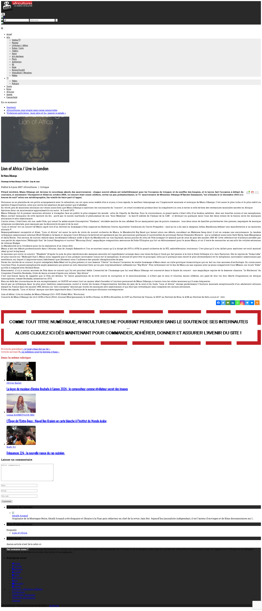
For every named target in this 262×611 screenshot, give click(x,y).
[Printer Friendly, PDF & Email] (253, 194)
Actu (8, 37)
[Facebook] (218, 302)
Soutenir (11, 107)
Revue (9, 89)
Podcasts (15, 83)
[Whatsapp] (237, 302)
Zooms (9, 86)
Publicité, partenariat (23, 597)
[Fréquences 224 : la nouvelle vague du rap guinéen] (21, 444)
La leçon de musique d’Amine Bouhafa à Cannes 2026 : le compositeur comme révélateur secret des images (67, 389)
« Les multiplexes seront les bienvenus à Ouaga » (39, 352)
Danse (14, 53)
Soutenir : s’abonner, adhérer (27, 589)
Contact (16, 600)
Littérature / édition (20, 45)
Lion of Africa (19, 532)
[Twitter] (223, 302)
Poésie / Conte (18, 48)
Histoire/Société (18, 70)
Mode (14, 67)
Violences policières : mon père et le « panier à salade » (36, 113)
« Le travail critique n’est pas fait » (36, 349)
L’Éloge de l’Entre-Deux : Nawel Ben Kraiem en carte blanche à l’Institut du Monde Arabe (56, 421)
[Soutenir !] (131, 327)
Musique (15, 42)
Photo (14, 59)
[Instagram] (242, 302)
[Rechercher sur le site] (3, 14)
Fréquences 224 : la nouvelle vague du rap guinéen (36, 453)
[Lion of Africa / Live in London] (35, 161)
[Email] (228, 302)
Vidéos (14, 81)
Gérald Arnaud (20, 515)
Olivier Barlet (14, 382)
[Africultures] (16, 11)
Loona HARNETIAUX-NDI (20, 414)
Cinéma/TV (16, 40)
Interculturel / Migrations (22, 72)
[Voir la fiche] (13, 512)
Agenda (9, 94)
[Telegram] (247, 302)
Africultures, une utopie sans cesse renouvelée (32, 110)
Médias (14, 75)
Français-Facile (12, 97)
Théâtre (15, 51)
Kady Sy (11, 446)
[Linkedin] (232, 302)
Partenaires (18, 592)
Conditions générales (23, 594)
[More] (257, 302)
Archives (54, 605)
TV (7, 78)
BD (13, 64)
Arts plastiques (18, 56)
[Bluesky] (251, 302)
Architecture (16, 61)
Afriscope (10, 91)
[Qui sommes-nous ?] (2, 23)
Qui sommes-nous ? (17, 549)
